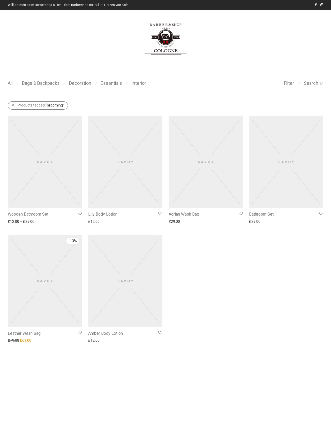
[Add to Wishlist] (79, 213)
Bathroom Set (261, 214)
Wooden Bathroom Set (28, 214)
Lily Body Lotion (102, 214)
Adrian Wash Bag (184, 214)
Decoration (80, 83)
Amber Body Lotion (105, 333)
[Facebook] (316, 5)
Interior (138, 83)
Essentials (111, 83)
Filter (289, 83)
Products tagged (41, 105)
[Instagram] (321, 5)
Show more (14, 221)
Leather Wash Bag (24, 333)
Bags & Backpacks (41, 83)
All (10, 83)
